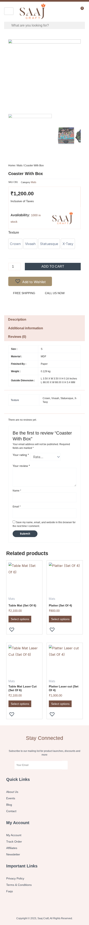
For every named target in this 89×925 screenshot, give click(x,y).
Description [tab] (17, 319)
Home (11, 165)
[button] (30, 281)
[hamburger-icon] (8, 11)
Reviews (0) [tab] (17, 336)
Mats (19, 165)
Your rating (21, 454)
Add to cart (52, 266)
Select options (20, 619)
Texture (13, 232)
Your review (21, 465)
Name (17, 490)
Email (17, 506)
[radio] (15, 244)
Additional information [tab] (25, 328)
